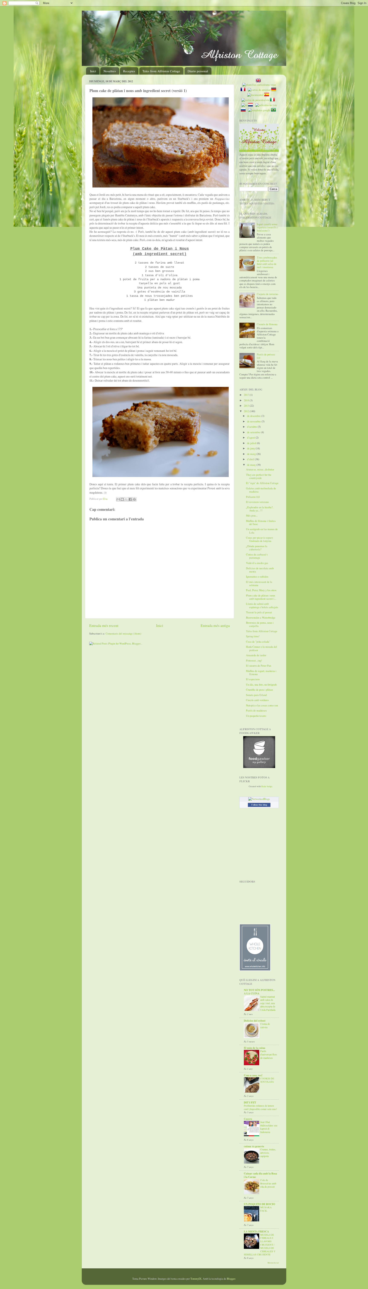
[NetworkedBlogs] (259, 799)
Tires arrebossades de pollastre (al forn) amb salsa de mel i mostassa (267, 262)
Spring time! (253, 636)
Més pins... (252, 515)
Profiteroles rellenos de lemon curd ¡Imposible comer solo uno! (260, 1107)
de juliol (252, 443)
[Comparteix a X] (126, 499)
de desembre (254, 416)
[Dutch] (251, 105)
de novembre (254, 421)
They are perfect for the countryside (258, 476)
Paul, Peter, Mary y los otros (261, 590)
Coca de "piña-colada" (258, 641)
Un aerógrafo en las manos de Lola (262, 530)
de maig (251, 454)
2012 (247, 411)
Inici (93, 71)
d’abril (251, 459)
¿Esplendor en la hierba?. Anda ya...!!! (259, 508)
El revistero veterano (257, 502)
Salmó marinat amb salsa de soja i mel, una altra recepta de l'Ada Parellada (267, 1003)
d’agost (251, 437)
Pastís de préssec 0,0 (266, 356)
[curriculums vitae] (259, 85)
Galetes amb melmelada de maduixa (261, 490)
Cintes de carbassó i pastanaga (257, 556)
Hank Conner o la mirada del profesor (261, 648)
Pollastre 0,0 (253, 497)
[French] (243, 90)
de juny (251, 448)
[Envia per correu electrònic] (118, 499)
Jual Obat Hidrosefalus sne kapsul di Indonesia (268, 1127)
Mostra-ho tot (273, 1262)
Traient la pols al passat (259, 612)
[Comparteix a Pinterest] (134, 499)
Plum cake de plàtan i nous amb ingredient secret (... (261, 597)
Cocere (248, 1119)
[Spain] (267, 95)
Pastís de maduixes (256, 710)
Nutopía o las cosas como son (262, 705)
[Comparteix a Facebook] (130, 499)
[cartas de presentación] (255, 100)
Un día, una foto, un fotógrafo (261, 684)
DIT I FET (250, 1102)
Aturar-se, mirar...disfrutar (260, 469)
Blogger (231, 1278)
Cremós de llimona (267, 324)
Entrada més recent (103, 625)
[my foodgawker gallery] (259, 767)
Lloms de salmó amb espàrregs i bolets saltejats (262, 605)
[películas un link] (266, 105)
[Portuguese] (274, 110)
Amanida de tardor (256, 655)
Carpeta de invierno (267, 294)
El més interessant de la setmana (259, 583)
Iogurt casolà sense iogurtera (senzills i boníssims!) (267, 227)
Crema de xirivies (265, 1025)
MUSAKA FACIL (266, 1208)
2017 (247, 395)
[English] (259, 81)
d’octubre (252, 427)
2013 (247, 405)
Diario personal (198, 71)
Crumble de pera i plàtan (259, 689)
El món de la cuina (254, 1048)
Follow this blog (259, 804)
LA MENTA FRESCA (256, 1231)
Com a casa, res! (253, 1075)
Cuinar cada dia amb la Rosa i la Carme (260, 1175)
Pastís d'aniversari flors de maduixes (268, 1054)
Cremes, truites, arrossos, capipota (268, 1153)
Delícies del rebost (254, 1020)
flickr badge (266, 786)
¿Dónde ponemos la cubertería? (256, 547)
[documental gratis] (255, 95)
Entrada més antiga (215, 625)
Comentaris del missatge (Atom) (123, 633)
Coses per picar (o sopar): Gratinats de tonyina (259, 539)
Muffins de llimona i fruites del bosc (261, 522)
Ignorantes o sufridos (257, 576)
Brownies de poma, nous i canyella (260, 624)
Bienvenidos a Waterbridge (260, 617)
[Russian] (244, 110)
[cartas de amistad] (259, 90)
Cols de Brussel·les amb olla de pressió (268, 1183)
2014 (247, 400)
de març (251, 465)
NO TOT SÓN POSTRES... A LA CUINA (259, 991)
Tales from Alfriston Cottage (161, 71)
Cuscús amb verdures (257, 700)
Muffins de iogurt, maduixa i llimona (261, 672)
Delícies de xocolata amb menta (260, 569)
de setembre (254, 432)
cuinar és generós (254, 1146)
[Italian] (273, 100)
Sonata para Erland (256, 695)
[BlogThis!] (122, 499)
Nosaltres (110, 71)
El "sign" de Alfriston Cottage (262, 483)
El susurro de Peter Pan (258, 665)
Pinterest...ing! (254, 660)
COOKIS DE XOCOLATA (267, 1080)
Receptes (129, 71)
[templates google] (259, 110)
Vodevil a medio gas (257, 563)
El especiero (253, 679)
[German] (274, 90)
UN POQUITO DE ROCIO (259, 1204)
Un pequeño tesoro (256, 716)
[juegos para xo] (244, 105)
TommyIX (195, 1278)
